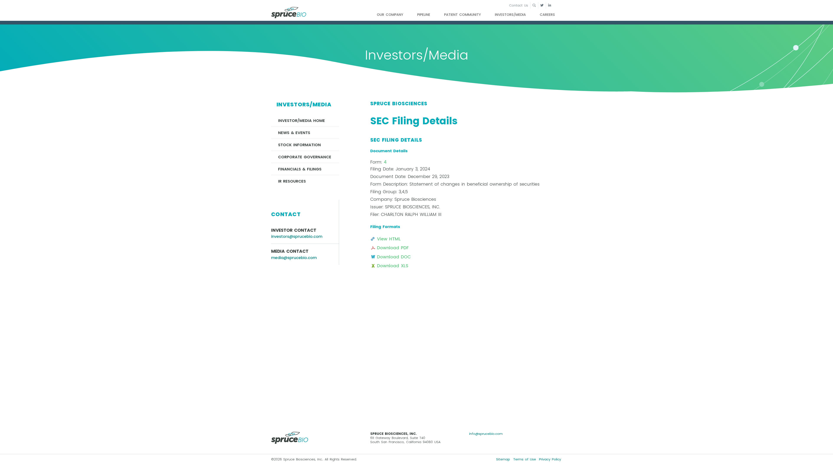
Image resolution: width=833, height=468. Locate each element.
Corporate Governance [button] (304, 157)
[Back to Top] (825, 460)
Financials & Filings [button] (299, 169)
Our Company (390, 14)
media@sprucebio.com (294, 257)
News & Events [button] (294, 132)
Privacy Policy (550, 459)
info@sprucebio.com (486, 433)
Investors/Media (510, 14)
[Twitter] (542, 5)
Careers (547, 14)
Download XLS (392, 266)
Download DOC (394, 257)
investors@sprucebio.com (296, 236)
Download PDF (393, 248)
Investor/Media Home (301, 120)
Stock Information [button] (299, 144)
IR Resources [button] (292, 181)
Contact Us (518, 5)
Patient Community (462, 14)
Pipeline (423, 14)
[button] (531, 5)
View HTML (389, 239)
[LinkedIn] (549, 5)
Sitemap (503, 459)
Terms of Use (524, 459)
